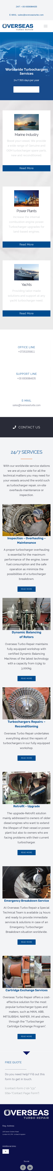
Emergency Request (26, 89)
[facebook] (23, 1167)
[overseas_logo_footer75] (26, 1111)
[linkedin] (30, 1167)
